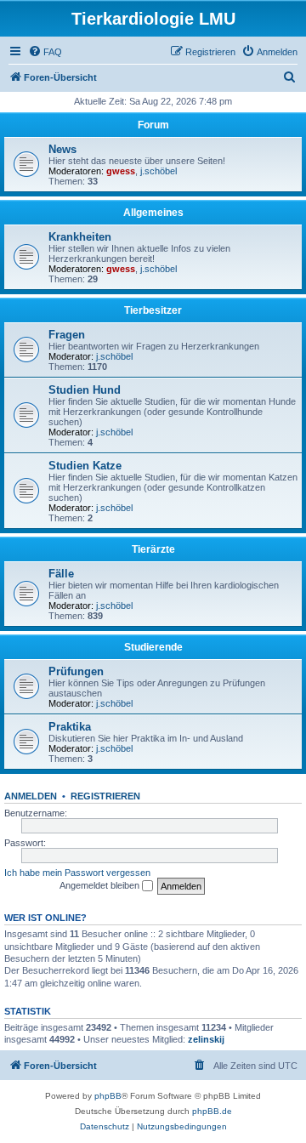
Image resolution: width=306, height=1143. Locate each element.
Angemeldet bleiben (101, 885)
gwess (120, 171)
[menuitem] (45, 52)
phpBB (108, 1095)
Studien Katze (85, 465)
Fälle (61, 573)
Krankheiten (79, 236)
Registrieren (105, 796)
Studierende (153, 647)
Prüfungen (76, 671)
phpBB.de (212, 1111)
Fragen (66, 334)
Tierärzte (153, 549)
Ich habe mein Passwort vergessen (77, 872)
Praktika (69, 726)
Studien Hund (84, 390)
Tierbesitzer (153, 310)
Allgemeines (153, 213)
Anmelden (30, 796)
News (62, 149)
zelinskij (206, 1039)
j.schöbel (158, 171)
